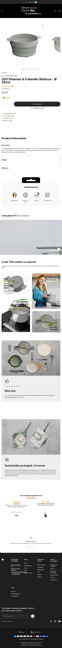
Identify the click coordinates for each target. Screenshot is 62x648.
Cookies (52, 577)
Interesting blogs (15, 593)
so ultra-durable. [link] (53, 327)
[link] (20, 306)
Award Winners (28, 573)
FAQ (38, 572)
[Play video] (31, 237)
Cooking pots (28, 565)
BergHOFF (4, 72)
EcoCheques (14, 596)
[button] (7, 86)
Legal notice (53, 580)
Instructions (40, 569)
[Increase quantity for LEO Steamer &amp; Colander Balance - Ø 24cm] (11, 104)
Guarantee (40, 567)
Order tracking (41, 564)
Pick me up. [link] (52, 279)
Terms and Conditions (53, 571)
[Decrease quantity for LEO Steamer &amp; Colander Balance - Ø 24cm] (3, 104)
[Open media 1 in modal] (42, 25)
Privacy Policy (54, 575)
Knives (26, 568)
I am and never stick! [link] (9, 283)
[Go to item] (23, 69)
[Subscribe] (32, 616)
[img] (31, 497)
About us (13, 591)
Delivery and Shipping (53, 565)
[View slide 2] (30, 547)
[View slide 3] (32, 547)
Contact (39, 577)
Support (39, 574)
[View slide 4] (34, 547)
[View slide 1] (28, 547)
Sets (25, 570)
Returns (52, 568)
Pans (25, 563)
